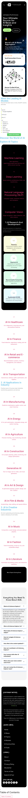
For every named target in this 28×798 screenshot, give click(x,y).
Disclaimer (7, 768)
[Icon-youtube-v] (11, 782)
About (6, 757)
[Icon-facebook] (6, 782)
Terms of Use (8, 771)
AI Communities (9, 744)
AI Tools (6, 748)
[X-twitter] (14, 782)
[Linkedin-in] (9, 782)
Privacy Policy (9, 764)
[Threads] (16, 782)
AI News (7, 733)
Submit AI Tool (9, 775)
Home (6, 730)
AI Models (7, 740)
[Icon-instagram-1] (4, 782)
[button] (4, 5)
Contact (13, 705)
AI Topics (7, 737)
